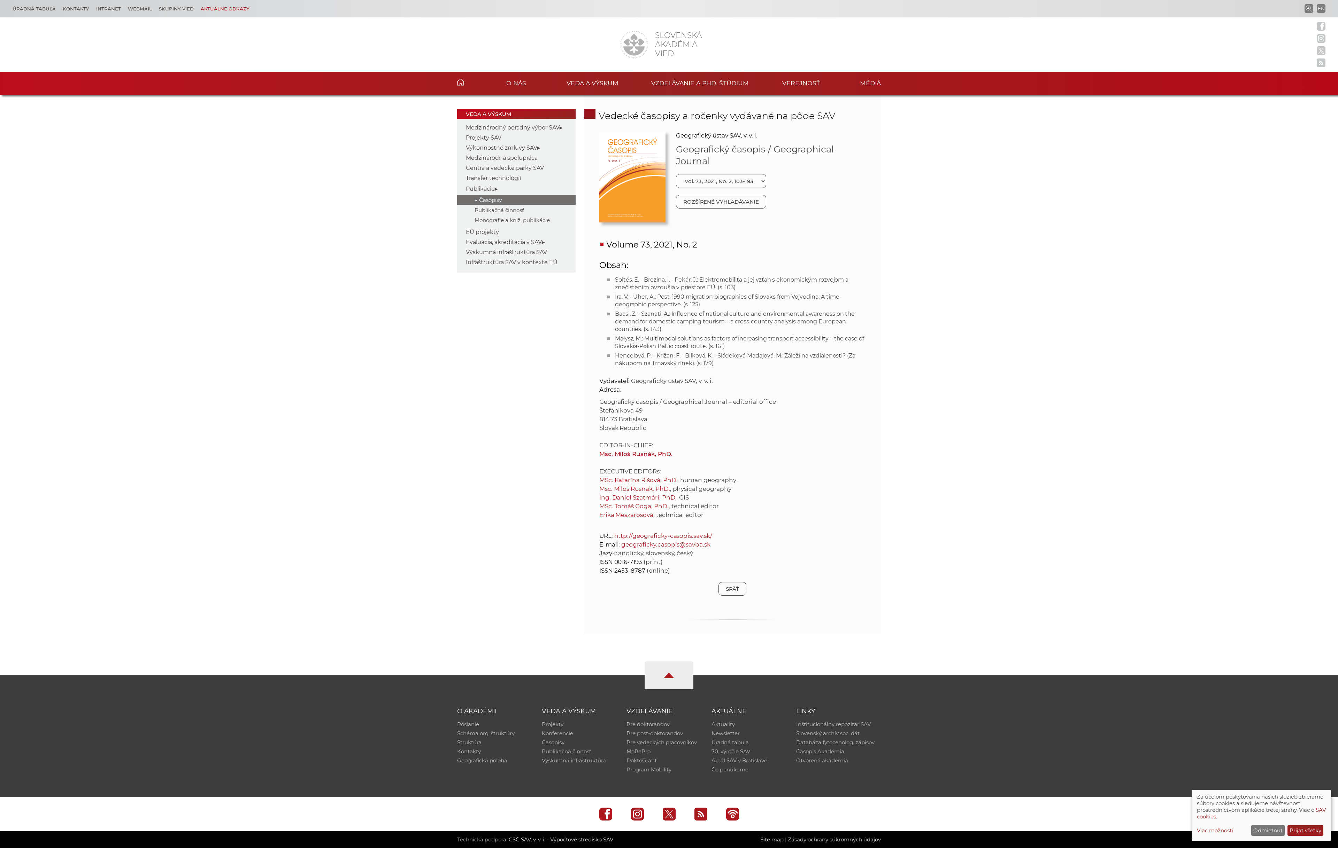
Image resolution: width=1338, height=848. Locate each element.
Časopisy (490, 200)
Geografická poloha (482, 760)
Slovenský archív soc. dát (828, 733)
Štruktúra (469, 742)
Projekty (552, 724)
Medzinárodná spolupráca (502, 158)
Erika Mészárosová (626, 514)
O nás (516, 83)
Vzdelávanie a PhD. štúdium (700, 83)
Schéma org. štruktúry (486, 733)
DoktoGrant (641, 760)
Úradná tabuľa (34, 8)
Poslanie (468, 724)
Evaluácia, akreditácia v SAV (504, 242)
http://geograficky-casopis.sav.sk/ (663, 535)
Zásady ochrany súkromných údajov (834, 839)
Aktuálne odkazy (225, 8)
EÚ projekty (482, 232)
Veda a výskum (592, 83)
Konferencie (557, 733)
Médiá (870, 83)
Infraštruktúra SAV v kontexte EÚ (512, 262)
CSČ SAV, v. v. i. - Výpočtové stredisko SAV (561, 839)
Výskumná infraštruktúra (574, 760)
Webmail (140, 8)
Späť (732, 589)
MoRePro (638, 751)
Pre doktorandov (648, 724)
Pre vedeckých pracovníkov (661, 742)
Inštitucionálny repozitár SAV (833, 724)
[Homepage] (634, 44)
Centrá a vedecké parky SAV (505, 168)
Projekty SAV (483, 137)
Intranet (108, 8)
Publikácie (480, 189)
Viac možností (1215, 830)
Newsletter (726, 733)
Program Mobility (648, 769)
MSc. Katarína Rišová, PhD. (638, 480)
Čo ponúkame (730, 769)
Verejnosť (801, 83)
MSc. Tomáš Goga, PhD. (634, 506)
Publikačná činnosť (499, 210)
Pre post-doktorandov (654, 733)
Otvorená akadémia (822, 760)
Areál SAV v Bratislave (739, 760)
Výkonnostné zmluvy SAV (501, 147)
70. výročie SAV (731, 751)
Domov (471, 82)
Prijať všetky (1305, 830)
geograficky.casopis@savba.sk (665, 544)
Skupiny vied (176, 8)
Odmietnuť (1268, 830)
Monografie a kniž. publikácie (512, 220)
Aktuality (723, 724)
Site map (772, 839)
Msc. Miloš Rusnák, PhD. (635, 453)
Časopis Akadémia (820, 751)
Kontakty (76, 8)
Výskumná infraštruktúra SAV (506, 252)
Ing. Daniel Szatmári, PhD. (638, 497)
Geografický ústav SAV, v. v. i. (717, 135)
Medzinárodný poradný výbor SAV (513, 127)
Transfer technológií (493, 178)
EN (1321, 8)
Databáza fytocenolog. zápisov (835, 742)
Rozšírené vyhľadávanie (721, 201)
